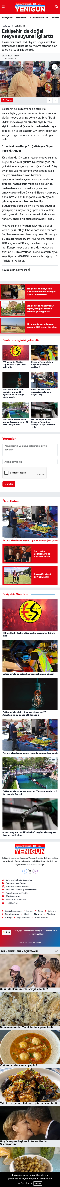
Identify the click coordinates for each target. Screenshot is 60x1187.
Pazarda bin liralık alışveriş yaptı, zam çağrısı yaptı (41, 392)
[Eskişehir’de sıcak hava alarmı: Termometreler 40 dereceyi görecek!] (15, 410)
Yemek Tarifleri (41, 917)
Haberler (6, 26)
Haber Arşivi (11, 903)
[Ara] (56, 7)
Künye (41, 911)
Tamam (38, 1183)
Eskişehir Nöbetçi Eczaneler (19, 880)
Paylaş (9, 100)
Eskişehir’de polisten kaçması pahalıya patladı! (42, 364)
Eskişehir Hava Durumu (16, 883)
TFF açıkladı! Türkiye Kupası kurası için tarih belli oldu (14, 364)
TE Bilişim (37, 942)
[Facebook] (24, 871)
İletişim (30, 911)
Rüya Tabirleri (23, 917)
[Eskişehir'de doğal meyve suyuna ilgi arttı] (30, 79)
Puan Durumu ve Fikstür (17, 893)
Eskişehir (7, 17)
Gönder (9, 484)
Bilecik (55, 17)
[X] (30, 871)
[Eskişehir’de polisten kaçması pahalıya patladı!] (44, 352)
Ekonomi (38, 914)
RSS (8, 932)
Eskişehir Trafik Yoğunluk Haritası (21, 890)
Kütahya (9, 917)
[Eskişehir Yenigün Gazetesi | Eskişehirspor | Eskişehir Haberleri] (30, 7)
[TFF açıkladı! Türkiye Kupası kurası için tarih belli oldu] (15, 352)
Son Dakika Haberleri (16, 899)
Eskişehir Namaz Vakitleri (17, 886)
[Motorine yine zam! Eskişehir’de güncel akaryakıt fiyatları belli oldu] (44, 410)
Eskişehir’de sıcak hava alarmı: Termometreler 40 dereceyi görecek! (15, 422)
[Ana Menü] (3, 7)
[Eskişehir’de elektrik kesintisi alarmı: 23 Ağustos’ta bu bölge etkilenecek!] (15, 380)
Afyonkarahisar (39, 17)
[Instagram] (35, 871)
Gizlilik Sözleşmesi (13, 911)
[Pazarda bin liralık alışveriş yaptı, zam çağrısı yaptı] (44, 380)
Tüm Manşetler (13, 896)
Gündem (21, 17)
